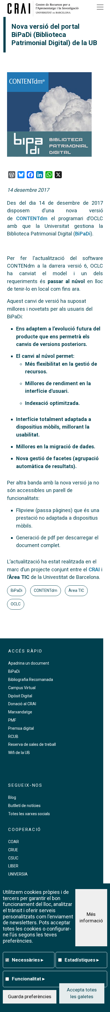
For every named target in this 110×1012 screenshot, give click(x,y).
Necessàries (27, 960)
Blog (12, 797)
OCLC (16, 604)
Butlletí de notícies (24, 805)
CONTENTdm (31, 218)
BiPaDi (83, 234)
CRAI (94, 569)
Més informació (91, 917)
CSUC (13, 858)
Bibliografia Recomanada (30, 679)
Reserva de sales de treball (32, 744)
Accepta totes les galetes (82, 993)
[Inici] (45, 8)
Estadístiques (82, 960)
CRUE (13, 850)
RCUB (13, 736)
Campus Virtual (22, 687)
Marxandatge (20, 712)
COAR (13, 841)
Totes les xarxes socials (29, 814)
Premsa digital (21, 728)
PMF (12, 720)
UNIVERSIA (18, 874)
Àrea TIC (76, 590)
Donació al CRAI (22, 704)
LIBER (13, 866)
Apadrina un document (28, 663)
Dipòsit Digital (20, 696)
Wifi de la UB (19, 752)
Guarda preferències (29, 996)
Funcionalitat (28, 979)
